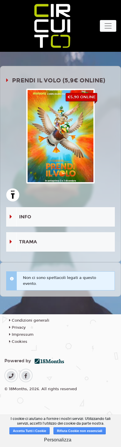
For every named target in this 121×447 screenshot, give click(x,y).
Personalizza (57, 439)
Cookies (19, 341)
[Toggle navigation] (108, 26)
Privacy (18, 327)
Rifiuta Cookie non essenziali (79, 431)
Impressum (22, 334)
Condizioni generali (30, 320)
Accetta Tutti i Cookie (29, 431)
